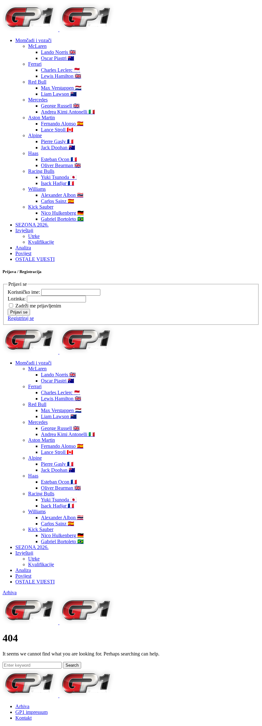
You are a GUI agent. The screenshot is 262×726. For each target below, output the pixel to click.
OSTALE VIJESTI (35, 259)
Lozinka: (17, 298)
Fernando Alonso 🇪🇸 (62, 123)
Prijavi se (18, 312)
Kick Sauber (40, 207)
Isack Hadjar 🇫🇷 (57, 183)
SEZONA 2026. (32, 224)
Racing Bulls (41, 171)
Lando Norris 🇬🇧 (58, 52)
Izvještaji (24, 230)
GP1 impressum (31, 712)
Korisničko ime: (24, 292)
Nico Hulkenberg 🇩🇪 (62, 213)
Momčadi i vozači (33, 40)
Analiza (23, 247)
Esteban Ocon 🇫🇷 (59, 159)
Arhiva (10, 592)
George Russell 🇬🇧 (60, 105)
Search (72, 665)
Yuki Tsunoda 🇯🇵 (59, 177)
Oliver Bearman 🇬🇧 (61, 165)
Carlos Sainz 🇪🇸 (57, 201)
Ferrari (35, 64)
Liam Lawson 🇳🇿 (59, 94)
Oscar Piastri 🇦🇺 (57, 58)
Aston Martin (41, 117)
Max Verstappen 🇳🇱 (61, 88)
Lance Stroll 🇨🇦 (57, 129)
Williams (37, 189)
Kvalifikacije (41, 242)
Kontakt (23, 718)
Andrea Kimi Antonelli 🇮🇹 (68, 112)
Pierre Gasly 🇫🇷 (57, 141)
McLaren (37, 46)
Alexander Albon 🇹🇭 (62, 195)
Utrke (34, 236)
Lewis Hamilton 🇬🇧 (61, 76)
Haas (33, 153)
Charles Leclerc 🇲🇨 (60, 70)
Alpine (35, 135)
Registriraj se (21, 318)
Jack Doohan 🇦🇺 (58, 147)
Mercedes (38, 99)
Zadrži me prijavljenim (38, 305)
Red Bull (37, 82)
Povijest (23, 253)
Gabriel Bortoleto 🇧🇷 (62, 219)
